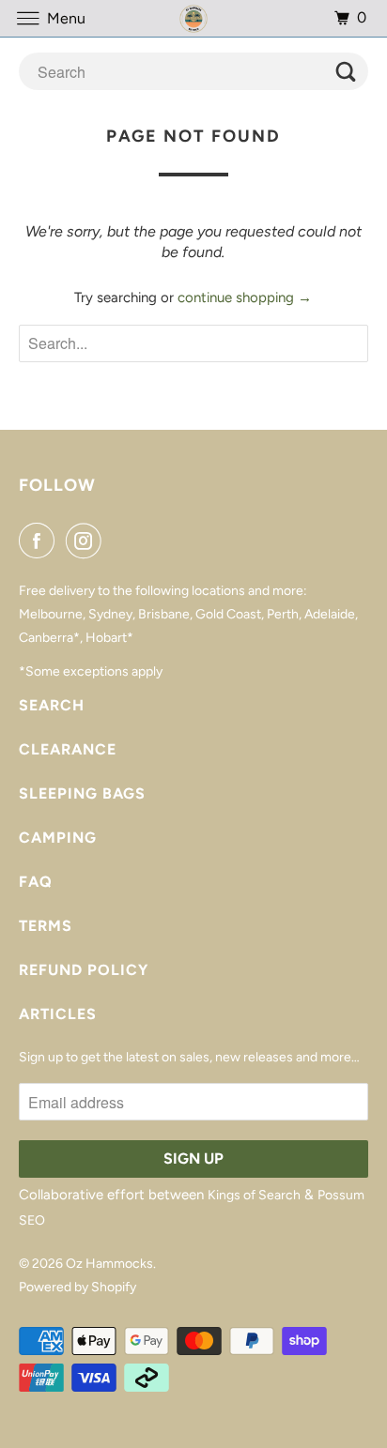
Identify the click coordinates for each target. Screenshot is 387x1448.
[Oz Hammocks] (193, 18)
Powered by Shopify (77, 1287)
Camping (58, 837)
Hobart (106, 638)
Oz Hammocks (109, 1264)
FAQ (36, 882)
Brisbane (164, 614)
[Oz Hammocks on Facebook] (40, 540)
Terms (45, 926)
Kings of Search (254, 1195)
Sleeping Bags (82, 793)
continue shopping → (245, 297)
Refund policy (83, 970)
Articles (58, 1014)
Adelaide (329, 614)
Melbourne (51, 614)
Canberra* (49, 638)
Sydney (110, 614)
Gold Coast (228, 614)
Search (52, 705)
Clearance (67, 749)
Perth (283, 614)
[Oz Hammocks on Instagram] (87, 540)
